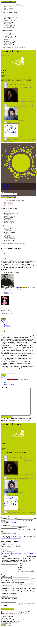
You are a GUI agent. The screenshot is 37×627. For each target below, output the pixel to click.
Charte (6, 189)
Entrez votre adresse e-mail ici (9, 541)
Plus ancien (7, 326)
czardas (7, 22)
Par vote (6, 325)
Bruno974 (8, 44)
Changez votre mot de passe (25, 553)
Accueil (3, 245)
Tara (6, 19)
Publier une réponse (6, 416)
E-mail (30, 525)
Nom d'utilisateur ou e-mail (8, 518)
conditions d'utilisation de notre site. (11, 538)
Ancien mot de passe (6, 578)
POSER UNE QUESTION (8, 1)
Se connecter (12, 533)
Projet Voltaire (11, 420)
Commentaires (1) (9, 293)
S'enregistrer (12, 522)
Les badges (7, 6)
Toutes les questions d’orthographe (14, 5)
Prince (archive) (10, 17)
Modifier (3, 318)
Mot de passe (21, 527)
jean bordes (8, 25)
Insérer (3, 625)
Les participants (8, 8)
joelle (7, 15)
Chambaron (8, 20)
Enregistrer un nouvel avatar (9, 553)
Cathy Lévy (8, 27)
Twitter (20, 565)
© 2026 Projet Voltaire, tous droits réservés (13, 47)
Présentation (7, 184)
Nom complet (4, 556)
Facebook (20, 563)
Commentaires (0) (9, 384)
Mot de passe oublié (28, 520)
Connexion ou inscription (8, 195)
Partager (6, 292)
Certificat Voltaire (24, 420)
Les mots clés (8, 9)
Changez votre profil (6, 555)
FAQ (5, 186)
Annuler (3, 320)
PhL (6, 24)
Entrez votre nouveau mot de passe (10, 546)
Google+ (20, 567)
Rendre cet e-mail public (27, 571)
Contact (6, 187)
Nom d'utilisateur (6, 525)
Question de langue (16, 289)
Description (4, 575)
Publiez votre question (7, 608)
